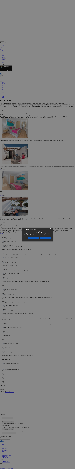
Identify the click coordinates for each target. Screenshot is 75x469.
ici (32, 234)
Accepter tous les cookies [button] (45, 237)
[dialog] (37, 234)
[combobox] (50, 228)
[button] (28, 239)
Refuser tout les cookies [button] (33, 237)
